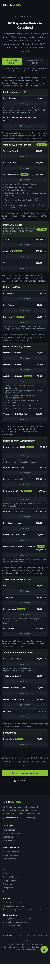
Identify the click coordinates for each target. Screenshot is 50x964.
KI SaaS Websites (10, 855)
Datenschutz (23, 935)
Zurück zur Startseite (26, 16)
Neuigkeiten (8, 887)
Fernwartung (8, 884)
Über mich (7, 873)
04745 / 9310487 (13, 902)
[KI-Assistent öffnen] (44, 949)
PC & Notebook (9, 830)
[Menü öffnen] (44, 5)
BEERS (12, 5)
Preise (5, 870)
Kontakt (6, 891)
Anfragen (26, 104)
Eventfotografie (9, 859)
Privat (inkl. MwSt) (12, 61)
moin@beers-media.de (15, 906)
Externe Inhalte (40, 935)
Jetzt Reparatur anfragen (27, 773)
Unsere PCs (8, 837)
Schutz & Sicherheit (11, 877)
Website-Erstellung (11, 852)
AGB (26, 940)
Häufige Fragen (9, 880)
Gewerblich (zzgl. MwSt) (35, 61)
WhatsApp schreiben (27, 781)
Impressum (8, 935)
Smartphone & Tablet (12, 833)
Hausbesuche (9, 840)
